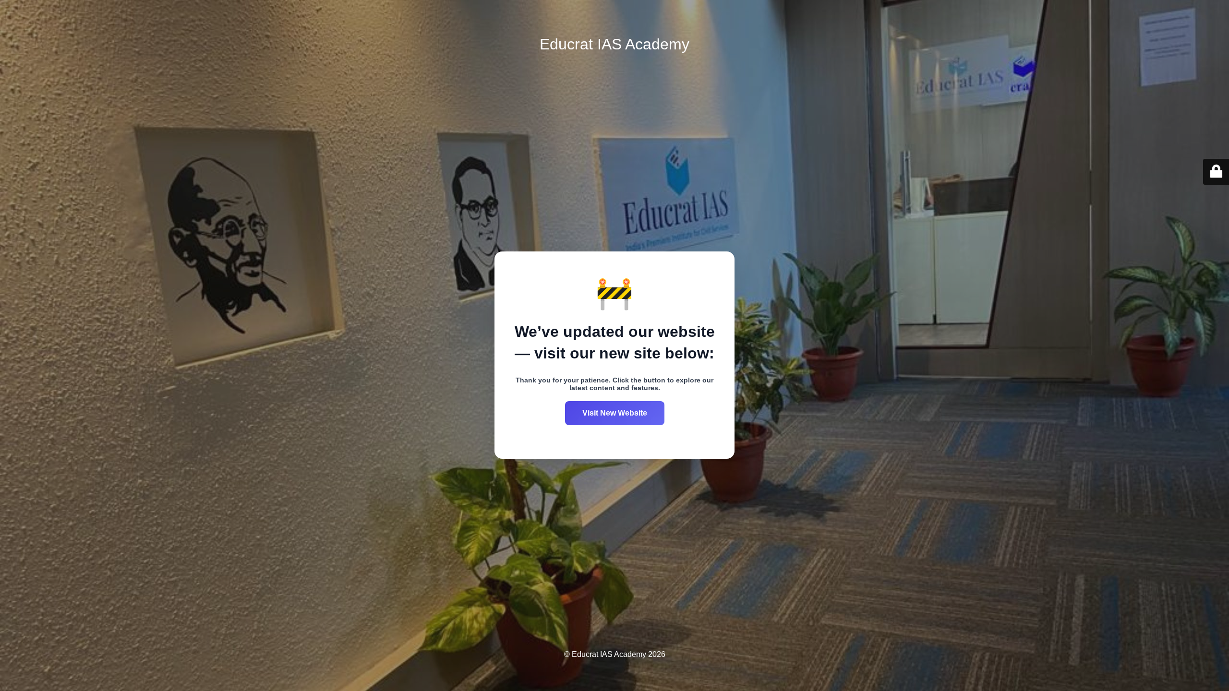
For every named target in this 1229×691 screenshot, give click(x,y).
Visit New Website (614, 413)
